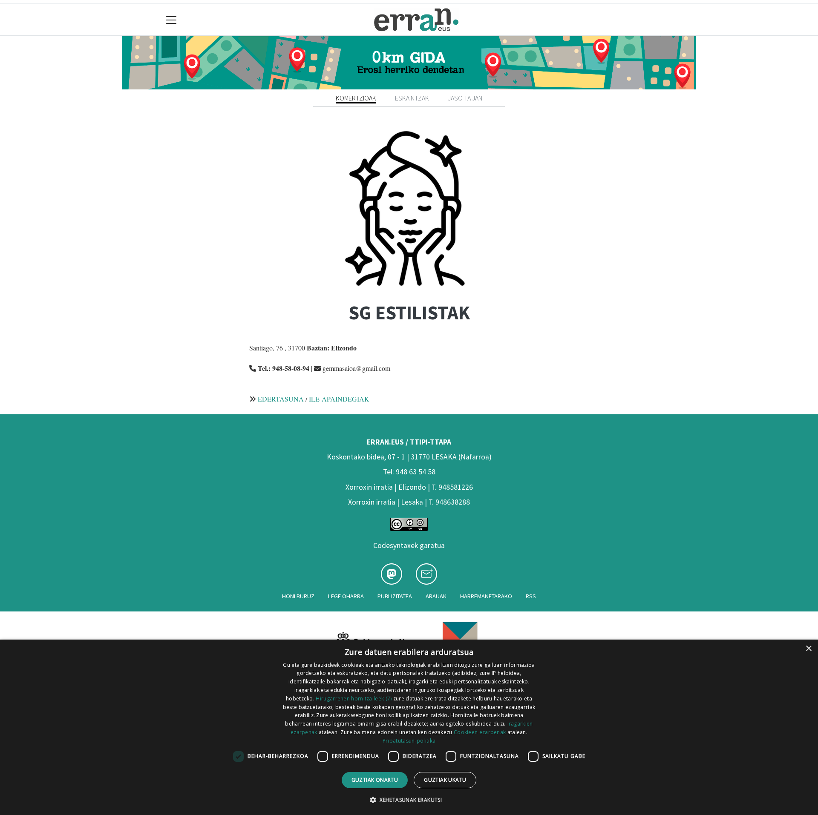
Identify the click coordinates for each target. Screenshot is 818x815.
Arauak (436, 596)
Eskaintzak (412, 98)
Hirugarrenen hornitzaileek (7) (354, 698)
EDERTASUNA (281, 398)
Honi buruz (298, 596)
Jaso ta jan (465, 98)
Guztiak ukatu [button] (445, 779)
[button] (409, 800)
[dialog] (409, 727)
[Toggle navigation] (171, 19)
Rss (531, 596)
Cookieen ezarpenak (480, 732)
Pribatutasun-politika (409, 740)
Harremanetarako (486, 596)
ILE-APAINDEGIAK (339, 398)
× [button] (808, 649)
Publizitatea (394, 596)
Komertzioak (356, 98)
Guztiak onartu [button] (374, 779)
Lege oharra (346, 596)
